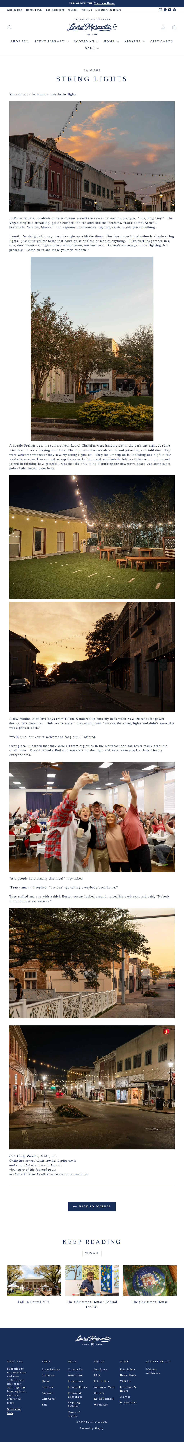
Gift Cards (161, 41)
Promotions (75, 1381)
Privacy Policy (78, 1387)
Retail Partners (104, 1398)
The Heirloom (55, 9)
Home (110, 41)
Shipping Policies (74, 1404)
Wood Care (75, 1375)
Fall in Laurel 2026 (34, 1302)
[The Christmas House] (150, 1280)
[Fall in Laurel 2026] (34, 1280)
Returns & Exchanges (75, 1395)
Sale (90, 48)
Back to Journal (94, 1206)
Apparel (133, 41)
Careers (99, 1393)
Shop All (20, 41)
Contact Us (75, 1369)
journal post (45, 1169)
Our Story (100, 1369)
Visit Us (86, 9)
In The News (128, 1402)
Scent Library (50, 41)
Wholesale (101, 1404)
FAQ (97, 1375)
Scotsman (85, 41)
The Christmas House (150, 1302)
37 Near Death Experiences (44, 1174)
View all (92, 1253)
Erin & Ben (14, 9)
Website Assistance (153, 1371)
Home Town (34, 9)
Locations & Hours (108, 9)
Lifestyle (48, 1387)
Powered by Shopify (92, 1428)
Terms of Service (74, 1414)
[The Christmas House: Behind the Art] (92, 1280)
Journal (73, 9)
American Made (104, 1387)
